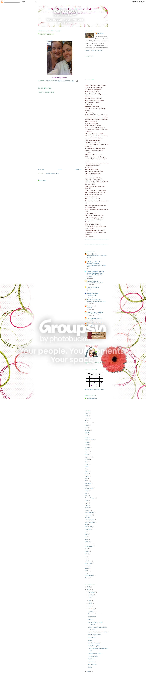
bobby (86, 437)
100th (86, 413)
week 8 (87, 568)
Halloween (88, 483)
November (92, 592)
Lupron (87, 503)
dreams (87, 454)
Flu (86, 469)
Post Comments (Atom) (52, 173)
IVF (86, 495)
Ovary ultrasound (90, 522)
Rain (86, 534)
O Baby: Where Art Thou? (95, 312)
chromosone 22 (89, 440)
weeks (86, 571)
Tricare (87, 551)
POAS (86, 525)
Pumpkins (88, 529)
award (86, 425)
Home (60, 169)
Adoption (89, 307)
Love (86, 500)
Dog (86, 449)
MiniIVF (87, 510)
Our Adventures (92, 306)
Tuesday (87, 554)
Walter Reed (88, 563)
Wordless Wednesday (94, 643)
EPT (86, 461)
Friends (87, 474)
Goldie (87, 481)
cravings (87, 447)
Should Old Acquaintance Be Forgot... (96, 301)
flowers (87, 466)
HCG (86, 486)
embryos (87, 459)
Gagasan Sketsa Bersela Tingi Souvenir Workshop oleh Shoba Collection (95, 274)
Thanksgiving (89, 546)
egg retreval (88, 457)
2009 (88, 671)
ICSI (86, 493)
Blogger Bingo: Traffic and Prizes (94, 389)
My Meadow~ (92, 664)
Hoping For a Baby (92, 293)
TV (86, 556)
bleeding (87, 432)
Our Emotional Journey (94, 318)
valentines (88, 561)
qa (85, 532)
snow (86, 539)
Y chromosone (89, 575)
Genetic (87, 476)
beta (86, 428)
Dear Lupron (91, 662)
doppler (87, 452)
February (91, 609)
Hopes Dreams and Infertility (96, 271)
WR (86, 573)
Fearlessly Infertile (92, 281)
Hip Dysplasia (89, 488)
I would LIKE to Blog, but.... (94, 314)
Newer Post (41, 169)
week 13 (87, 566)
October (91, 595)
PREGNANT (88, 527)
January (91, 611)
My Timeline (92, 659)
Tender (90, 640)
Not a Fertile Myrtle (93, 287)
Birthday (87, 430)
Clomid (87, 442)
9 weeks (87, 418)
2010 (88, 590)
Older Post (79, 169)
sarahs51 (100, 33)
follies (86, 471)
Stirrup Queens (91, 254)
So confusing (92, 617)
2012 (88, 587)
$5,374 (90, 667)
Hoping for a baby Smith (73, 9)
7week (86, 415)
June (90, 598)
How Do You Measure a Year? (95, 283)
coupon (87, 445)
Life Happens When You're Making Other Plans (95, 262)
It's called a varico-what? (94, 323)
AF (85, 420)
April (90, 603)
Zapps (86, 578)
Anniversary (88, 423)
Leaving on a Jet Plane (94, 653)
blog (86, 435)
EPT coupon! (92, 637)
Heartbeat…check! (91, 295)
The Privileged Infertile (94, 300)
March (91, 606)
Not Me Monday (93, 656)
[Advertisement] (54, 153)
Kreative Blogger (90, 498)
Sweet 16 (90, 619)
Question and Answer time (95, 614)
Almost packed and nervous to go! (98, 632)
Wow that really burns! (94, 635)
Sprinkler (87, 541)
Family (87, 464)
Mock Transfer (89, 512)
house (86, 491)
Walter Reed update (94, 646)
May (90, 600)
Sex (86, 537)
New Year (87, 517)
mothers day (88, 515)
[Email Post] (77, 80)
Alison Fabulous (92, 326)
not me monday (89, 520)
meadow (87, 507)
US (85, 558)
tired (86, 549)
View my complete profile (94, 50)
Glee (86, 478)
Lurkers (87, 505)
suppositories (88, 544)
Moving (89, 289)
